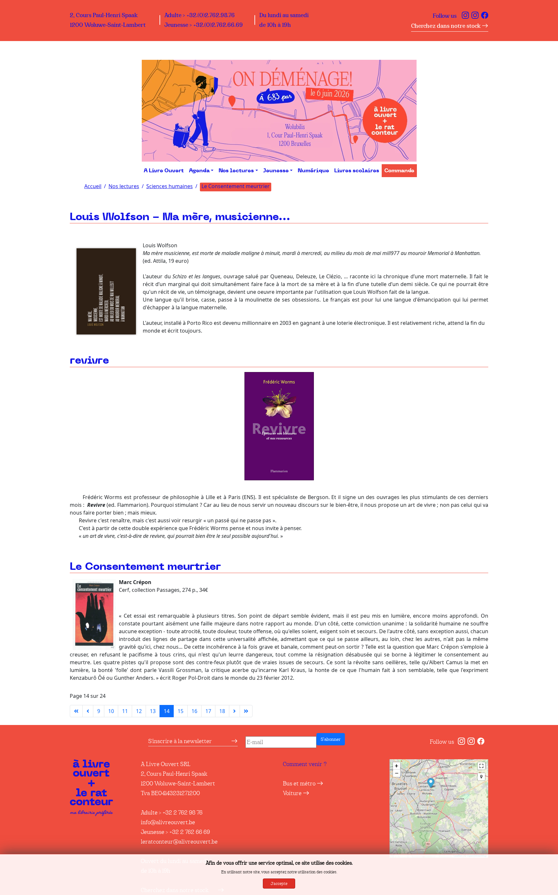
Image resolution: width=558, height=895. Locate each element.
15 (180, 711)
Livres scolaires (356, 170)
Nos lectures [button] (236, 170)
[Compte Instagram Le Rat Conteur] (475, 16)
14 (167, 711)
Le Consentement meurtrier (145, 566)
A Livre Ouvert (164, 170)
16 (194, 711)
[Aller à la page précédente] (87, 711)
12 (139, 711)
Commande (399, 170)
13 (153, 711)
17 (208, 711)
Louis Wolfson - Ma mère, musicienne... (180, 217)
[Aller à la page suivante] (234, 711)
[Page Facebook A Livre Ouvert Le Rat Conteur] (484, 16)
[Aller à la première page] (76, 711)
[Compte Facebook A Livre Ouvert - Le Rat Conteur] (480, 742)
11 (125, 711)
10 (111, 711)
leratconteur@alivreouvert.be (179, 842)
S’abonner (331, 739)
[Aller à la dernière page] (246, 711)
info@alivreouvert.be (168, 822)
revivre (89, 360)
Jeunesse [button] (276, 170)
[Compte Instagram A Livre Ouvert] (465, 16)
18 (222, 711)
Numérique (313, 170)
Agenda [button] (199, 170)
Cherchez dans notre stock (446, 26)
